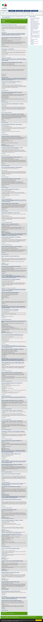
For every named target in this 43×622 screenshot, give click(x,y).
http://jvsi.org (5, 32)
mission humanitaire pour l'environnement (13, 275)
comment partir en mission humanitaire (9, 59)
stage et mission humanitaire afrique (20, 306)
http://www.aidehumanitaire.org (7, 319)
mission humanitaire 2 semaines (10, 483)
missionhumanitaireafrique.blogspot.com (8, 518)
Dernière (13, 613)
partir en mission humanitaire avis (19, 59)
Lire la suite (3, 30)
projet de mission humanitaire (10, 345)
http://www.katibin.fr (5, 77)
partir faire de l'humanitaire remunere (20, 200)
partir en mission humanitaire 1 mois (10, 450)
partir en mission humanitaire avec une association (17, 289)
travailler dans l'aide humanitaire (11, 359)
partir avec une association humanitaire (34, 42)
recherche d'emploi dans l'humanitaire (12, 199)
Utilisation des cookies (23, 616)
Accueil (2, 616)
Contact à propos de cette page (31, 616)
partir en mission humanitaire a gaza (9, 78)
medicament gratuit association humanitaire (35, 19)
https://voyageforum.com (6, 546)
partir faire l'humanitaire (10, 200)
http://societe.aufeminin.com (7, 232)
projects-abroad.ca (5, 264)
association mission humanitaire (7, 290)
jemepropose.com (5, 305)
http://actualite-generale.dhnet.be (7, 222)
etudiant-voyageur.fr (6, 90)
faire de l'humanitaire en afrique (11, 598)
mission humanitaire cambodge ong (35, 38)
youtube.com (5, 596)
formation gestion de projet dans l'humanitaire (13, 276)
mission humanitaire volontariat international (19, 346)
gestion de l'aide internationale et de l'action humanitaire (12, 360)
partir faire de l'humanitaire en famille (9, 461)
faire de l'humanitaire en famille (20, 461)
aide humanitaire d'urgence (19, 360)
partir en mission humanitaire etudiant (9, 451)
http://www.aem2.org (6, 344)
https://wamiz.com (5, 610)
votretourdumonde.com (6, 482)
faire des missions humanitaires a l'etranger (11, 34)
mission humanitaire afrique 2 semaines (7, 347)
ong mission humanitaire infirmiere (34, 29)
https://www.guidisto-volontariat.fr (7, 507)
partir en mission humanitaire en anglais (35, 33)
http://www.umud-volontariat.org (7, 112)
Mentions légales (6, 616)
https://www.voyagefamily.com (7, 57)
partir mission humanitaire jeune (19, 483)
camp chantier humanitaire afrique (10, 306)
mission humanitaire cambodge (11, 277)
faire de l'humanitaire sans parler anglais (19, 451)
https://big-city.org (5, 122)
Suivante (10, 613)
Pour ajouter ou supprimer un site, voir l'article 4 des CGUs (9, 617)
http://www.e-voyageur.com (6, 449)
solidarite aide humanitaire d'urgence (12, 358)
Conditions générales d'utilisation (14, 616)
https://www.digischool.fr (6, 165)
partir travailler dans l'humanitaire (11, 233)
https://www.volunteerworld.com (7, 244)
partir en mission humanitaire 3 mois (11, 234)
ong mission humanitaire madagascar (34, 40)
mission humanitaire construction (8, 346)
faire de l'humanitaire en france (7, 462)
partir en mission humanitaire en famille (11, 33)
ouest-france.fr (5, 570)
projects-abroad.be (5, 589)
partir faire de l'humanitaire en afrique (11, 496)
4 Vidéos (6, 22)
